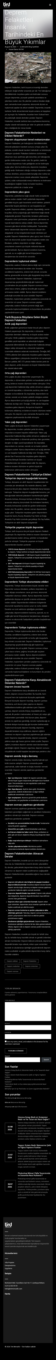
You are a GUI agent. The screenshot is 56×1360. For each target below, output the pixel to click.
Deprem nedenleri (13, 966)
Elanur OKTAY (19, 49)
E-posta (8, 1032)
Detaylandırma (10, 1265)
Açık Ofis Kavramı (20, 1107)
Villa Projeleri (9, 1262)
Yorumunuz (10, 1000)
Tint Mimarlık (9, 1098)
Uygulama (8, 1268)
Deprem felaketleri (29, 961)
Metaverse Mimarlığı (24, 1098)
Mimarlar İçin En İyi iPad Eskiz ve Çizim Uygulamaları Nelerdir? (27, 1089)
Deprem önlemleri (31, 966)
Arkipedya (8, 1107)
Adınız (7, 1023)
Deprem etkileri (12, 961)
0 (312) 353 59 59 (11, 1286)
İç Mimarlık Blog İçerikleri (29, 47)
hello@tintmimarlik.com (13, 1289)
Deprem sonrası (12, 971)
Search (7, 1056)
